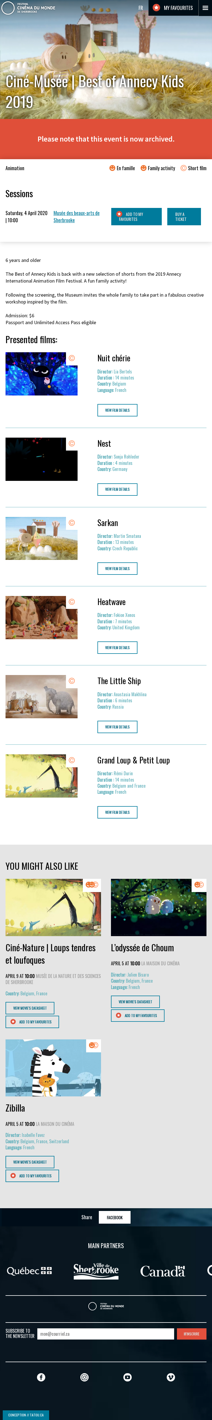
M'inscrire (191, 1334)
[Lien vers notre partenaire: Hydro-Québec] (107, 1270)
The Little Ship (119, 680)
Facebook (115, 1217)
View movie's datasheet (30, 1008)
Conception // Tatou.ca (26, 1415)
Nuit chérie (113, 358)
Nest (104, 443)
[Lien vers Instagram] (84, 1377)
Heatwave (111, 601)
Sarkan (107, 522)
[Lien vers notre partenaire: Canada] (43, 1270)
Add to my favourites (131, 216)
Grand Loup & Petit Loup (133, 760)
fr (141, 7)
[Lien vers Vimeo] (171, 1377)
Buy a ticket (181, 216)
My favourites (178, 7)
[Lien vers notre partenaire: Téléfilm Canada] (172, 1270)
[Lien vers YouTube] (127, 1377)
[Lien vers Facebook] (41, 1377)
